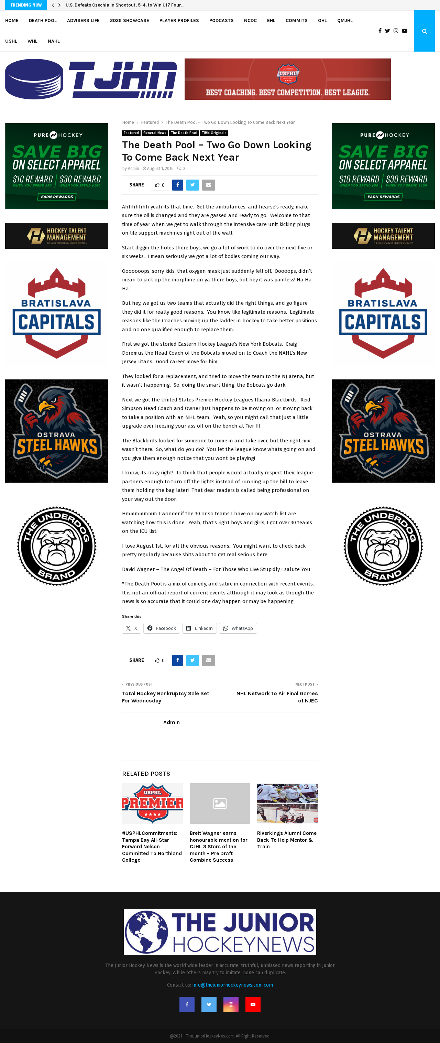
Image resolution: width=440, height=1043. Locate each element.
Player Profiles (179, 20)
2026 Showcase (129, 20)
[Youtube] (406, 31)
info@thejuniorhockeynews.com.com (232, 985)
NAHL (54, 41)
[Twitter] (389, 31)
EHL (271, 20)
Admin (133, 168)
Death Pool (43, 20)
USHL (11, 41)
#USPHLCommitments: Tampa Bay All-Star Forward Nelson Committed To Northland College (152, 846)
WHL (32, 41)
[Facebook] (381, 31)
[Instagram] (398, 31)
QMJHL (345, 20)
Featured (131, 133)
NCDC (250, 20)
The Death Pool (184, 133)
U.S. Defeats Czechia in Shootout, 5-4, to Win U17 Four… (125, 5)
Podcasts (221, 20)
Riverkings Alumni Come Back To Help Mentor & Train (287, 840)
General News (154, 133)
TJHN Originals (214, 133)
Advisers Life (83, 20)
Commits (297, 20)
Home (12, 20)
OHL (322, 20)
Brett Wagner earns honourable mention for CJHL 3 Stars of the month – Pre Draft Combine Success (219, 846)
